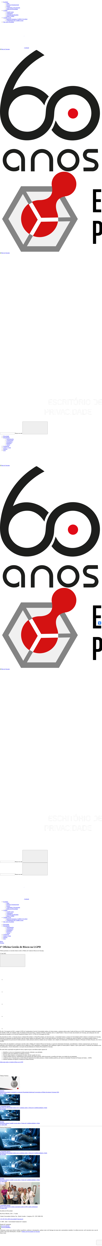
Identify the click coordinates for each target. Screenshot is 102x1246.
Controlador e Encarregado (13, 7)
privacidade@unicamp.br (17, 1219)
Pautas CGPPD (10, 16)
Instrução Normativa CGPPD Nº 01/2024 (16, 19)
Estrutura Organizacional (12, 4)
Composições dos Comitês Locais (14, 20)
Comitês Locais (7, 17)
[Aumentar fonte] (12, 35)
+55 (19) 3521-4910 (5, 1219)
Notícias (5, 449)
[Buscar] (12, 849)
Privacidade (6, 436)
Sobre (7, 3)
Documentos (6, 437)
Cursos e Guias (7, 447)
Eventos (2, 943)
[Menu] (12, 464)
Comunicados (9, 440)
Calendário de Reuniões (12, 15)
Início (1, 941)
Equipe (8, 6)
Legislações (6, 446)
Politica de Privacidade (12, 9)
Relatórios (8, 443)
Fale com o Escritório (8, 22)
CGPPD (5, 10)
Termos (8, 444)
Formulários (9, 442)
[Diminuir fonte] (36, 35)
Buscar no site (18, 433)
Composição (9, 13)
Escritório (5, 2)
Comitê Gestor (10, 12)
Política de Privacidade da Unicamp (31, 1231)
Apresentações (10, 439)
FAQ (4, 450)
